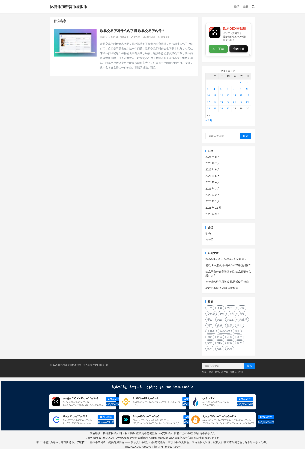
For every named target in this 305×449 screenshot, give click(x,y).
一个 (209, 307)
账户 (239, 337)
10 (208, 95)
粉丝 (219, 337)
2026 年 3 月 (212, 188)
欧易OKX (225, 331)
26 (221, 108)
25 (215, 108)
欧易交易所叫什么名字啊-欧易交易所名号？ (132, 31)
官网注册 (238, 49)
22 (241, 102)
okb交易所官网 (184, 437)
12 (221, 95)
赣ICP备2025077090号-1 (139, 446)
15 (241, 95)
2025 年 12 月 (213, 207)
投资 (219, 325)
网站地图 (198, 437)
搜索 (246, 135)
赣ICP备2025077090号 (167, 446)
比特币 (103, 37)
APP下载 (218, 49)
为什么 (231, 307)
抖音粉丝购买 (127, 433)
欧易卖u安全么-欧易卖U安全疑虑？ (226, 258)
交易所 (211, 313)
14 (234, 95)
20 (228, 102)
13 (228, 95)
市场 (242, 313)
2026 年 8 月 (212, 156)
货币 (209, 342)
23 (247, 102)
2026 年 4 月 (212, 182)
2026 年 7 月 (212, 163)
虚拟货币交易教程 (146, 433)
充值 (222, 313)
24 (208, 108)
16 (247, 95)
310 (150, 37)
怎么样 (243, 319)
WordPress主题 (100, 365)
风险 (229, 348)
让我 (229, 337)
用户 (209, 337)
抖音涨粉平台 (111, 433)
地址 (232, 313)
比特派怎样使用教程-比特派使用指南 (227, 281)
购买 (219, 342)
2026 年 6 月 (212, 169)
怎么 (219, 319)
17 (208, 102)
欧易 (208, 233)
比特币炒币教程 (183, 433)
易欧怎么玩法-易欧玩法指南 (221, 288)
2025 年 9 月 (212, 213)
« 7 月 (208, 120)
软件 (239, 342)
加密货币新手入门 (204, 433)
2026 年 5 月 (212, 175)
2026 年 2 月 (212, 194)
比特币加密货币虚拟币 (68, 7)
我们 (209, 325)
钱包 (219, 348)
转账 (229, 342)
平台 (209, 319)
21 (234, 102)
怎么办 (231, 319)
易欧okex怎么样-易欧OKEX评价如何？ (228, 265)
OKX (172, 437)
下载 (219, 307)
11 (215, 95)
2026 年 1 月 (212, 201)
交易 (242, 307)
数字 (229, 325)
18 (215, 102)
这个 (209, 348)
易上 (239, 325)
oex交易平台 (165, 433)
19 (221, 102)
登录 (236, 6)
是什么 (211, 331)
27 (228, 108)
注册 (245, 6)
